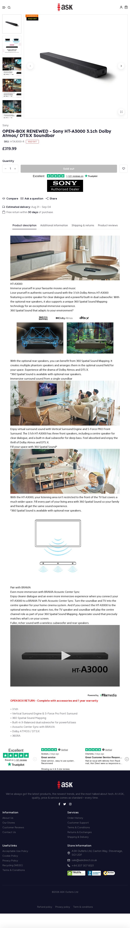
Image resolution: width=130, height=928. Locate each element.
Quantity (8, 161)
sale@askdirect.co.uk (84, 860)
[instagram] (70, 803)
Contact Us (9, 832)
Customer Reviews (13, 827)
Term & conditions (83, 906)
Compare (12, 198)
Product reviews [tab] (108, 225)
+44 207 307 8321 (83, 865)
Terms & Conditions (78, 827)
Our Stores (8, 822)
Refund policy (44, 906)
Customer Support (78, 822)
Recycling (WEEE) (12, 865)
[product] (121, 112)
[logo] (65, 7)
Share (53, 198)
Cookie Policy (10, 855)
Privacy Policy (10, 860)
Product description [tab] (24, 225)
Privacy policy (62, 906)
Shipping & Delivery (78, 836)
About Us (7, 817)
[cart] (126, 7)
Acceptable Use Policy (15, 851)
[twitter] (64, 803)
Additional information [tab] (54, 225)
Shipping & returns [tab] (83, 225)
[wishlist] (123, 169)
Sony (5, 125)
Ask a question (34, 198)
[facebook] (59, 803)
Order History (75, 817)
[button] (4, 7)
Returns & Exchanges (79, 832)
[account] (121, 7)
